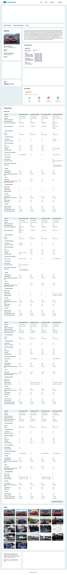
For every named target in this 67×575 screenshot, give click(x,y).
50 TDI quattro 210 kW (38, 60)
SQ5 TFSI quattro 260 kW (29, 56)
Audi (5, 31)
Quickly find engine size (57, 501)
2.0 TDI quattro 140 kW (38, 54)
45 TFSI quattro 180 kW (29, 54)
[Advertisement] (33, 14)
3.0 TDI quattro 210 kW (38, 59)
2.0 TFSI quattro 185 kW (29, 55)
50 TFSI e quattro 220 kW (29, 59)
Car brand (52, 2)
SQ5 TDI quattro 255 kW (38, 61)
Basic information (7, 25)
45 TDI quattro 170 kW (38, 58)
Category (60, 2)
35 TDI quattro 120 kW (38, 53)
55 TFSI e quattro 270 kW (29, 60)
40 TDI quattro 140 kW (38, 55)
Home (46, 2)
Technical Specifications (18, 25)
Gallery (27, 25)
